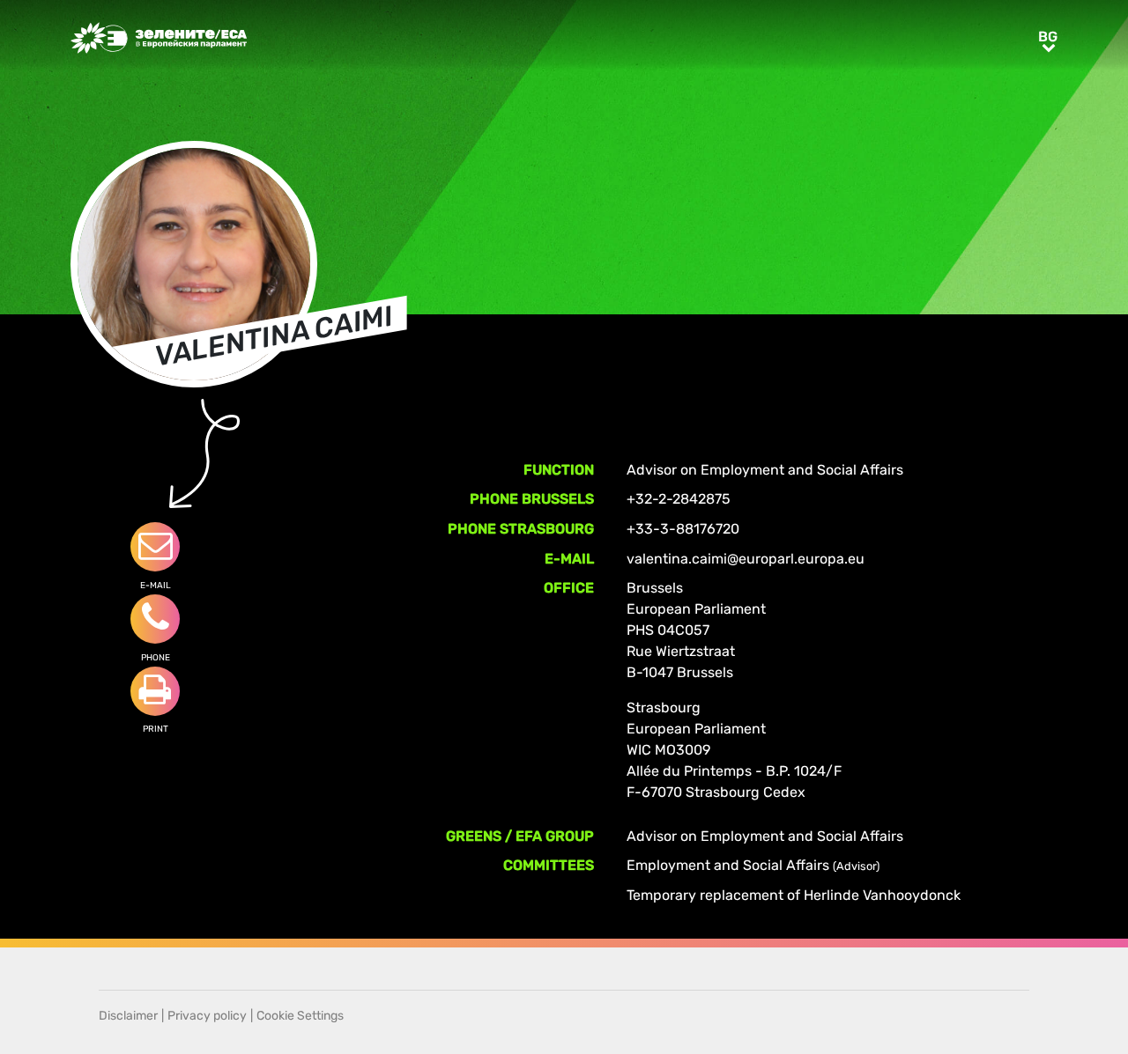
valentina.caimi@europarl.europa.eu (746, 558)
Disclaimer (128, 1015)
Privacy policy (207, 1015)
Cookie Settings (300, 1015)
